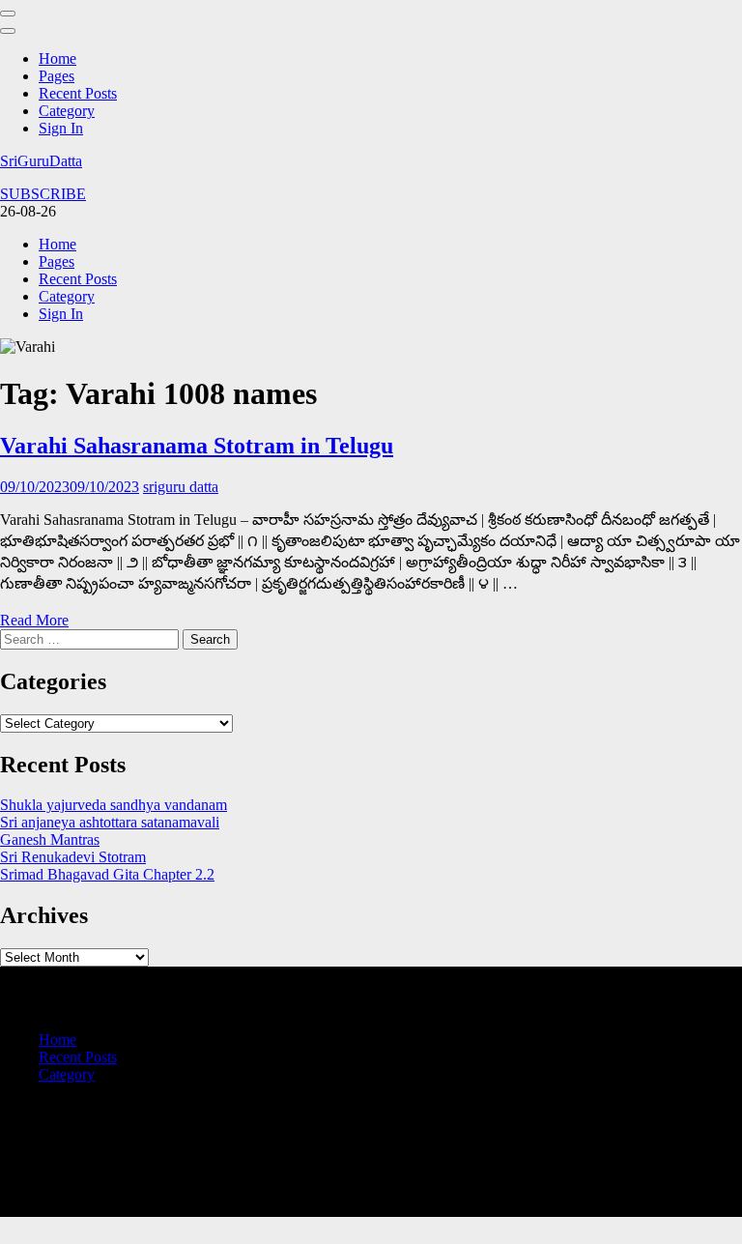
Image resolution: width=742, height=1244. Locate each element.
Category (67, 110)
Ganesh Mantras (50, 839)
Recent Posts (78, 93)
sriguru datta (180, 486)
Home (57, 58)
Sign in (61, 128)
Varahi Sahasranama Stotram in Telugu (196, 445)
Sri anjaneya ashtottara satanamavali (109, 822)
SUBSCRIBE (43, 194)
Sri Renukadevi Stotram (73, 857)
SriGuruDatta (41, 161)
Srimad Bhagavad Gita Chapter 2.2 (107, 874)
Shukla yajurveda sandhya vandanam (113, 804)
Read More (34, 620)
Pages (56, 76)
